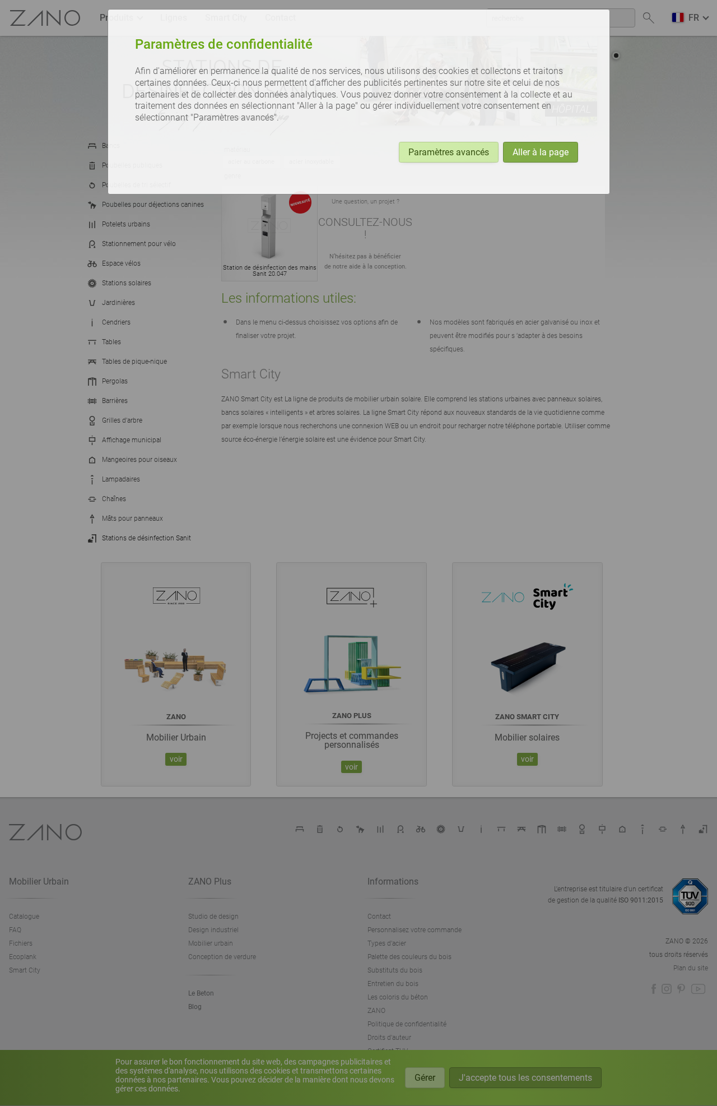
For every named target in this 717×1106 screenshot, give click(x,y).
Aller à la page (541, 152)
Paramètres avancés (448, 152)
